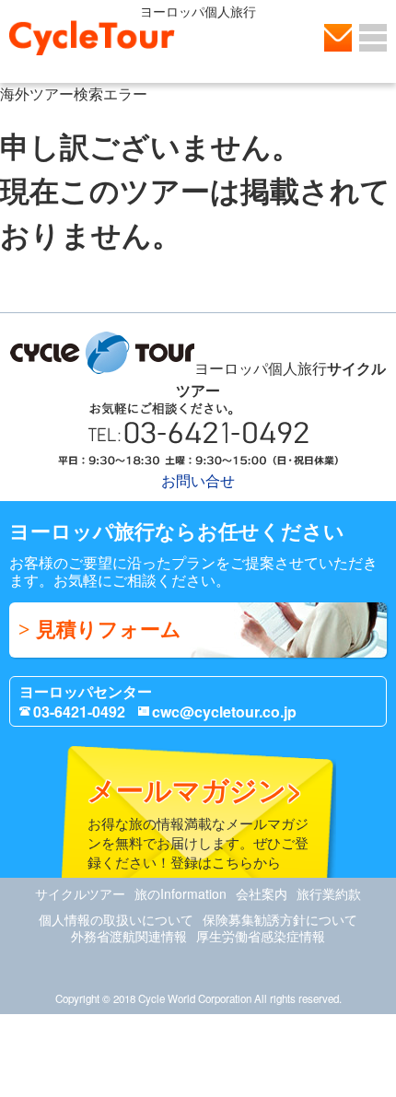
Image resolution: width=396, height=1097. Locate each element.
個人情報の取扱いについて (116, 919)
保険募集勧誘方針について (280, 919)
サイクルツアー (80, 893)
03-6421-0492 (79, 711)
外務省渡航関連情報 (129, 936)
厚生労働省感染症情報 (260, 936)
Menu (373, 38)
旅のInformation (180, 893)
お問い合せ (338, 38)
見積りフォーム (108, 629)
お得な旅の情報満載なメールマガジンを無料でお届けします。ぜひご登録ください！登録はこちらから (198, 820)
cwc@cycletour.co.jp (224, 711)
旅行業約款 (329, 893)
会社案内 (261, 893)
